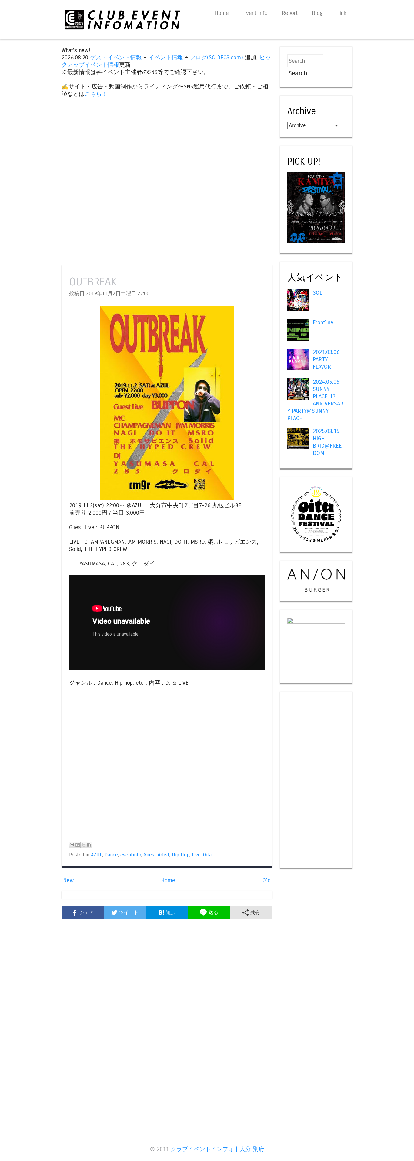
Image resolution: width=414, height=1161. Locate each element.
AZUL (96, 855)
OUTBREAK (93, 282)
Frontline (323, 322)
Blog (317, 13)
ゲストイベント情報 (116, 57)
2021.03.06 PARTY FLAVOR (326, 359)
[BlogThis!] (78, 845)
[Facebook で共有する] (89, 845)
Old (266, 880)
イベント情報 (166, 57)
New (68, 880)
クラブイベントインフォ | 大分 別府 (217, 1149)
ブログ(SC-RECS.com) (216, 57)
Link (341, 13)
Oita (207, 855)
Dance (111, 855)
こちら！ (96, 94)
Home (222, 13)
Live (196, 855)
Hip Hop (180, 855)
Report (290, 13)
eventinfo (130, 855)
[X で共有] (83, 845)
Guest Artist (156, 855)
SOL (317, 292)
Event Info (255, 13)
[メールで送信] (72, 845)
